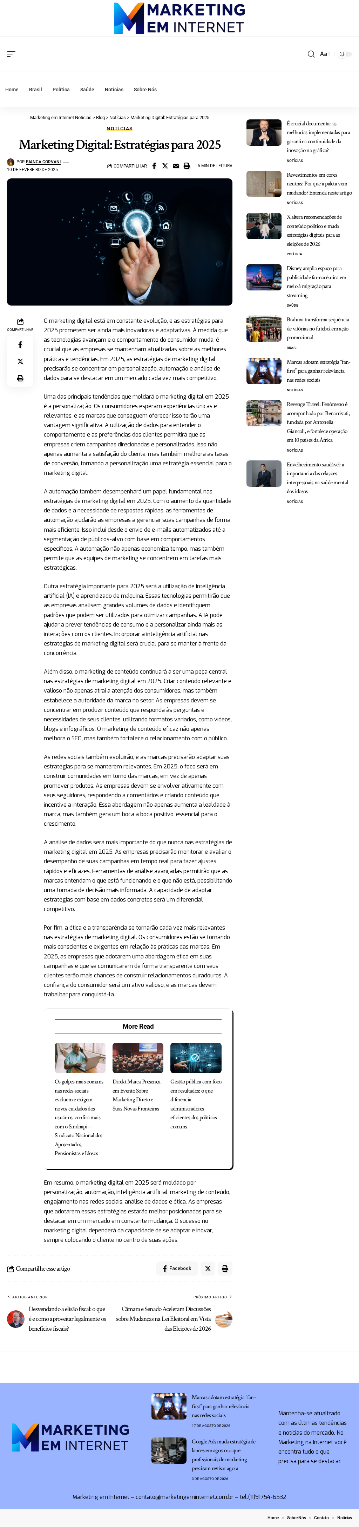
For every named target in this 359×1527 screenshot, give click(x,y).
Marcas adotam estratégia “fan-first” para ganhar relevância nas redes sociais (319, 371)
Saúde (292, 305)
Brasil (292, 348)
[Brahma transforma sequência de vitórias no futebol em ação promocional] (264, 328)
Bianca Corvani (43, 161)
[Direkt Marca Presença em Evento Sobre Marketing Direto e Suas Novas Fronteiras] (138, 1058)
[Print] (187, 165)
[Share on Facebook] (154, 165)
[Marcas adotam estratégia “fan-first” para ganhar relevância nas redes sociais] (264, 371)
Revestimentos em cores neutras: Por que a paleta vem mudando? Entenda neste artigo (319, 184)
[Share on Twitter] (165, 165)
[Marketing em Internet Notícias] (180, 18)
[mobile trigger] (13, 54)
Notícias (120, 128)
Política (294, 254)
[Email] (176, 165)
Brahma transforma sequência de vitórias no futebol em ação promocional (318, 328)
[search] (311, 54)
